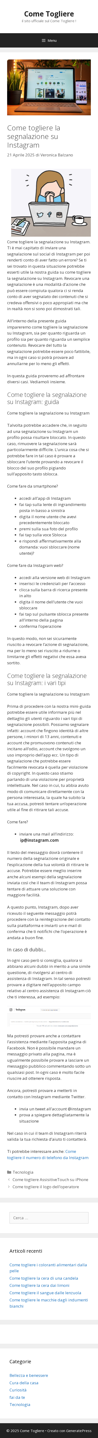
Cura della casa (24, 1382)
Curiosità (18, 1390)
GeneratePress (79, 1430)
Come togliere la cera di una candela (44, 1278)
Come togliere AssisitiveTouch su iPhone (50, 1179)
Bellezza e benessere (29, 1375)
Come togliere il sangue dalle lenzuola (45, 1292)
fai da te (17, 1397)
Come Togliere (49, 14)
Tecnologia (23, 1172)
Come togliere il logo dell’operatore (46, 1186)
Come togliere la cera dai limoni (39, 1285)
